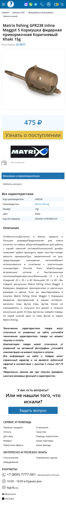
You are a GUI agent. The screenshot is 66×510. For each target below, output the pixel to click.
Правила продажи (13, 427)
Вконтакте (10, 494)
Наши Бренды (43, 445)
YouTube (9, 498)
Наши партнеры (44, 440)
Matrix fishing (42, 204)
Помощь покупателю (47, 436)
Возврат (7, 440)
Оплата (7, 431)
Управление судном (46, 457)
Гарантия (41, 431)
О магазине (42, 427)
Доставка (8, 436)
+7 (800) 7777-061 (21, 474)
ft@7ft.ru (12, 488)
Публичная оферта (13, 445)
